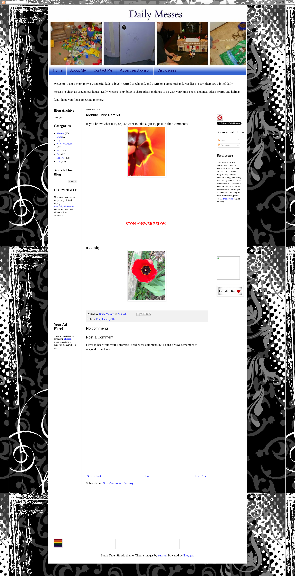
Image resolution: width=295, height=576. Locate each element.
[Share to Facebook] (146, 314)
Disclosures (166, 70)
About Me (78, 70)
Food (59, 150)
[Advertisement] (146, 446)
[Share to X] (143, 314)
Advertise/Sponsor (135, 70)
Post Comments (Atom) (118, 483)
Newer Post (94, 476)
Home (58, 70)
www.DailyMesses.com (64, 206)
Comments (225, 145)
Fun (98, 319)
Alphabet (60, 133)
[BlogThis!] (140, 314)
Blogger (188, 555)
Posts (222, 140)
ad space (67, 339)
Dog (58, 140)
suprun (162, 555)
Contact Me (103, 70)
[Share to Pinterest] (149, 314)
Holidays (60, 158)
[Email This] (138, 314)
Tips (58, 161)
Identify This (109, 319)
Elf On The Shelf (64, 144)
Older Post (200, 476)
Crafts (59, 137)
